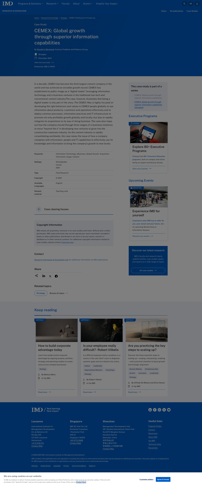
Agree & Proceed (163, 479)
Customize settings (146, 479)
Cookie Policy (81, 482)
